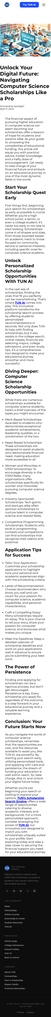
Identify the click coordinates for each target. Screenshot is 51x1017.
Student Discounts (14, 922)
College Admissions (14, 945)
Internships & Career (15, 918)
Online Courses (12, 914)
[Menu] (43, 4)
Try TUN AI (29, 4)
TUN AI (20, 302)
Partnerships (11, 976)
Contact (30, 1012)
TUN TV (8, 953)
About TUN (10, 972)
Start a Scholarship (14, 980)
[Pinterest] (14, 891)
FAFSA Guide (11, 941)
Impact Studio (11, 984)
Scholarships (11, 910)
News (7, 906)
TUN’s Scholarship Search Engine (24, 799)
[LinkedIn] (34, 891)
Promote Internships (15, 988)
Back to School (12, 957)
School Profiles (12, 949)
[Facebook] (21, 891)
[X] (27, 891)
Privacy (20, 1012)
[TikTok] (7, 891)
